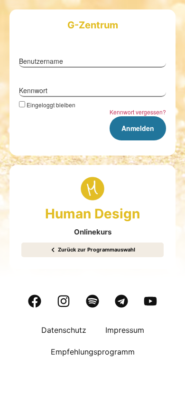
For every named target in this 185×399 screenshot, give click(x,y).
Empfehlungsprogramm (93, 351)
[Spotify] (92, 301)
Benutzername (41, 61)
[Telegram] (121, 301)
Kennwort (33, 90)
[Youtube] (150, 301)
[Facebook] (34, 301)
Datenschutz (63, 330)
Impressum (124, 330)
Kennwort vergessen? (138, 112)
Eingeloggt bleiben (51, 104)
